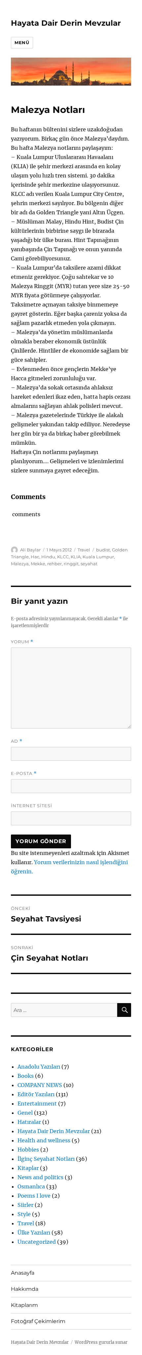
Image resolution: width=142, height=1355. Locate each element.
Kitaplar (28, 1168)
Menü (22, 42)
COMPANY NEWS (40, 1085)
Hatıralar (29, 1122)
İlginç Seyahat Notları (46, 1159)
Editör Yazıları (36, 1094)
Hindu (48, 556)
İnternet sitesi (31, 805)
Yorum (22, 642)
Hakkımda (24, 1289)
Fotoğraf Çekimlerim (38, 1321)
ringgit (71, 563)
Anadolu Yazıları (39, 1066)
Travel (84, 549)
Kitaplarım (24, 1305)
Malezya (20, 563)
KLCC (63, 556)
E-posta (24, 773)
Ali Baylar (30, 549)
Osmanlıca (31, 1186)
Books (26, 1076)
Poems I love (34, 1195)
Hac (35, 556)
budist (103, 549)
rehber (54, 563)
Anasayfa (22, 1273)
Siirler (25, 1205)
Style (24, 1214)
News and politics (40, 1177)
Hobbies (28, 1149)
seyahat (89, 563)
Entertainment (37, 1103)
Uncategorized (37, 1241)
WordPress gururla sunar (101, 1342)
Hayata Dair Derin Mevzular (66, 23)
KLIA (76, 556)
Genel (25, 1112)
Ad (16, 741)
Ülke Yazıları (34, 1232)
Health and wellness (44, 1140)
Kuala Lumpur (98, 556)
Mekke (38, 563)
